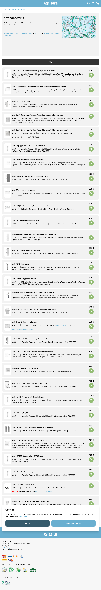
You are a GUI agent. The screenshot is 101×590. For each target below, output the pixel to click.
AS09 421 (38, 492)
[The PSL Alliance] (6, 583)
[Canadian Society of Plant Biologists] (18, 570)
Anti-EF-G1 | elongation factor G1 (24, 190)
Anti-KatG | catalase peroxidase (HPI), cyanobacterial (31, 501)
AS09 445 (49, 492)
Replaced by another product (91, 116)
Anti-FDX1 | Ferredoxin (20, 264)
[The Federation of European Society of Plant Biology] (11, 570)
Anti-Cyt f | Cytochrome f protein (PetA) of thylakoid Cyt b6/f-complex (37, 115)
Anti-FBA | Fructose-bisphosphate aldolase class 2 (30, 206)
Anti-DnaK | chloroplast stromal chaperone (27, 159)
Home (4, 9)
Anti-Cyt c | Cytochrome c (21, 101)
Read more (23, 516)
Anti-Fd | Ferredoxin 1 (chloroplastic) (25, 221)
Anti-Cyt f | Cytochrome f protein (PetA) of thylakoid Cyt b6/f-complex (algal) (40, 130)
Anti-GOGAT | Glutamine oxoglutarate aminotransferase (32, 352)
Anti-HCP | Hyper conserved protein (25, 368)
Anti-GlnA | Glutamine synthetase (24, 322)
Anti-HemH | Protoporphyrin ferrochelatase (28, 397)
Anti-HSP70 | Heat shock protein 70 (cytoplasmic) (30, 440)
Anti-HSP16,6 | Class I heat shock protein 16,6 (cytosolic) (32, 428)
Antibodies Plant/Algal (17, 9)
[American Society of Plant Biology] (4, 570)
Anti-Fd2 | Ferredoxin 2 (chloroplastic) (26, 250)
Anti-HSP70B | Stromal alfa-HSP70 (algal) (27, 456)
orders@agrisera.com (10, 548)
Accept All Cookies (73, 523)
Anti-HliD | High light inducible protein (26, 413)
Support (38, 33)
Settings (27, 523)
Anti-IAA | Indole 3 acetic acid (23, 485)
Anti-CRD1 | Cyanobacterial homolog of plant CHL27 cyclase (34, 71)
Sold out (91, 485)
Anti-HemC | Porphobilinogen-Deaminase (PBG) (29, 383)
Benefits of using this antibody (22, 329)
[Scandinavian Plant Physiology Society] (32, 570)
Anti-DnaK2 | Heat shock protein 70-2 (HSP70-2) (30, 176)
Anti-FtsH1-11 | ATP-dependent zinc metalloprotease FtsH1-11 (35, 292)
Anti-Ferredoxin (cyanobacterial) (24, 279)
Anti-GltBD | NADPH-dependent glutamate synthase (31, 339)
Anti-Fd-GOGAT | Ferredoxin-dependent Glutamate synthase (34, 234)
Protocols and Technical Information (18, 33)
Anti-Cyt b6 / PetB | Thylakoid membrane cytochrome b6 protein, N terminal (39, 87)
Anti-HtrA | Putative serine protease (25, 472)
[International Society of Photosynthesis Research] (25, 570)
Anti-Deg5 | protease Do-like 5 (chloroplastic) (28, 146)
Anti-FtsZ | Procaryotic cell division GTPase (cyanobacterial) (34, 309)
